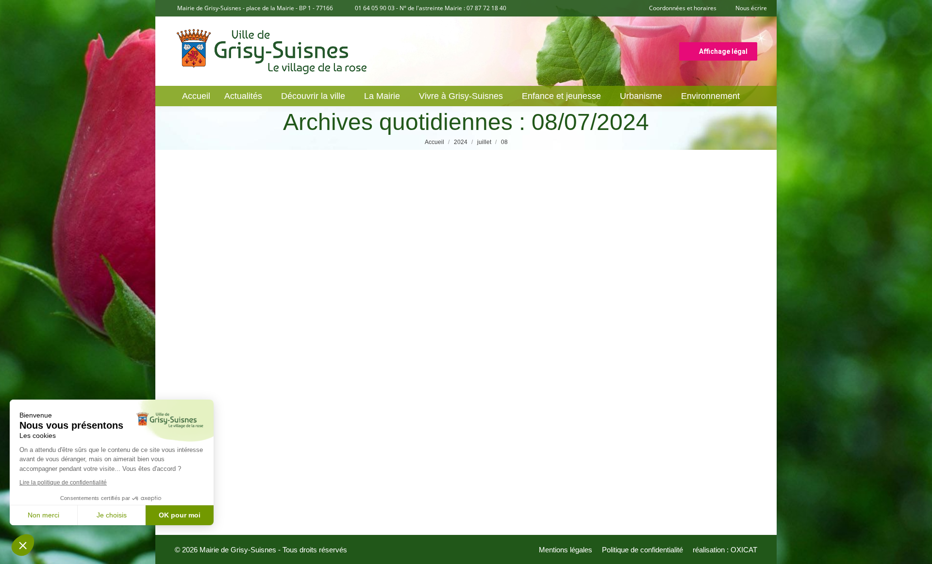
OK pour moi (179, 515)
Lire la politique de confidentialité (63, 482)
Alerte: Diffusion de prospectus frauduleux (299, 447)
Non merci (43, 515)
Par (258, 462)
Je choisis (112, 515)
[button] (22, 545)
